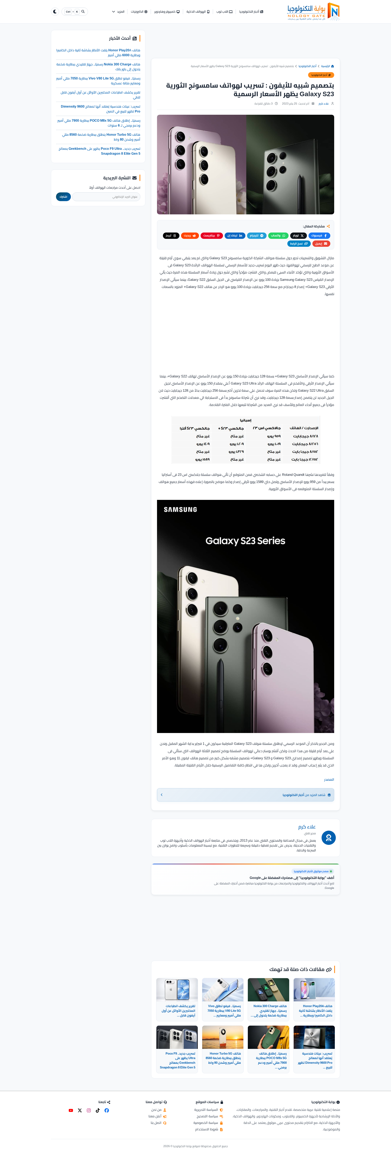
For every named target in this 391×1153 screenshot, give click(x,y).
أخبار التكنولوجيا (307, 66)
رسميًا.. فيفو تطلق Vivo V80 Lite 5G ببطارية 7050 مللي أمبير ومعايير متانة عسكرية (98, 80)
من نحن (156, 1110)
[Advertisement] (245, 44)
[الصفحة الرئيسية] (313, 11)
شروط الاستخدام (207, 1129)
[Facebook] (107, 1110)
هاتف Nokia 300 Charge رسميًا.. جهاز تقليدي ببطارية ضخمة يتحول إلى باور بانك (98, 66)
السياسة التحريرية (206, 1110)
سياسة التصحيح (208, 1116)
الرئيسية (326, 66)
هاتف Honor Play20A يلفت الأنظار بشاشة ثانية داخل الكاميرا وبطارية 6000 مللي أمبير (98, 52)
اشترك (63, 196)
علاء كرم (324, 103)
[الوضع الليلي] (55, 12)
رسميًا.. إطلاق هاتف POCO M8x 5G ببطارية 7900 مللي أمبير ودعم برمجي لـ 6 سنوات (98, 123)
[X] (80, 1110)
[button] (118, 12)
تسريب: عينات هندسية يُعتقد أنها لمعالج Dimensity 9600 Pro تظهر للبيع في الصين (100, 109)
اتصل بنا (156, 1123)
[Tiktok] (98, 1110)
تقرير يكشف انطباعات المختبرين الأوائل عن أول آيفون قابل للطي (100, 94)
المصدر (329, 779)
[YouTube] (71, 1110)
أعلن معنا (155, 1116)
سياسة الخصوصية (206, 1123)
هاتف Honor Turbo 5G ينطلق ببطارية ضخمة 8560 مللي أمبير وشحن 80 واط (101, 137)
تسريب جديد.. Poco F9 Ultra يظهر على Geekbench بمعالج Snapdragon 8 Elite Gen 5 (99, 151)
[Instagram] (89, 1110)
